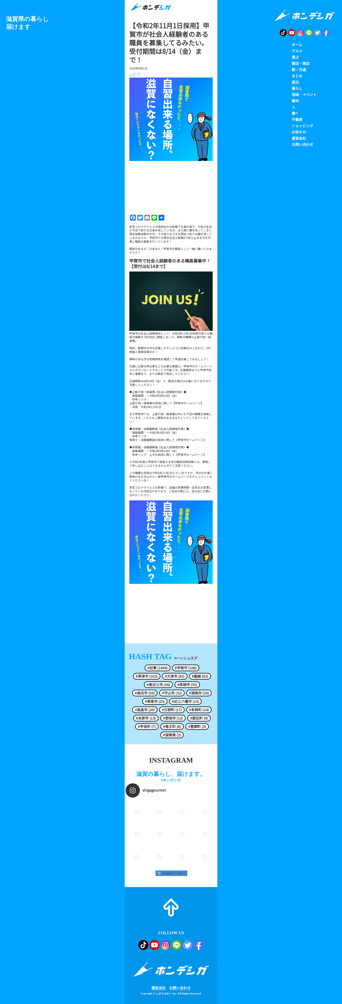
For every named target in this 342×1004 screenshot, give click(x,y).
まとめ (297, 75)
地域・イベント (304, 94)
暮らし (297, 88)
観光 (295, 100)
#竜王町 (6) (172, 726)
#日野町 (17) (172, 709)
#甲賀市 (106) (186, 667)
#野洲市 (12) (173, 718)
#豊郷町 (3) (197, 726)
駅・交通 (299, 69)
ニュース (135, 74)
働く (295, 113)
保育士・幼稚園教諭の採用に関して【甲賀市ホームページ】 (167, 440)
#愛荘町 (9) (199, 718)
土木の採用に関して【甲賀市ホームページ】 (177, 455)
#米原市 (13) (146, 718)
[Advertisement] (171, 187)
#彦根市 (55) (187, 684)
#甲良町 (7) (147, 726)
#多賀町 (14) (199, 709)
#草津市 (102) (147, 676)
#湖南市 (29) (199, 693)
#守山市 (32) (172, 693)
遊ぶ (295, 57)
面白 (295, 82)
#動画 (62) (200, 676)
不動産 (297, 119)
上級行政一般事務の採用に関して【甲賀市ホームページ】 (166, 403)
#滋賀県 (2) (172, 734)
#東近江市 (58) (158, 684)
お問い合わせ (180, 987)
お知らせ (299, 132)
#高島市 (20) (145, 709)
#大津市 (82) (175, 676)
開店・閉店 (301, 63)
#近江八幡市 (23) (185, 701)
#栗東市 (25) (155, 701)
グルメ (297, 50)
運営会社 (158, 987)
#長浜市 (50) (145, 693)
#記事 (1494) (157, 667)
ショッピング (302, 125)
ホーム (297, 44)
